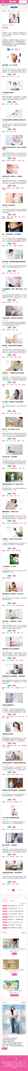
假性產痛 (12, 856)
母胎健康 (16, 801)
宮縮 (21, 856)
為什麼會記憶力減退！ (8, 92)
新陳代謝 (21, 660)
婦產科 (3, 218)
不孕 (11, 440)
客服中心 (15, 1061)
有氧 (15, 495)
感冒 (15, 131)
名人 (15, 76)
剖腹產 (15, 357)
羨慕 (11, 76)
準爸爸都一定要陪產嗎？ (9, 205)
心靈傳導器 (17, 687)
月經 (23, 468)
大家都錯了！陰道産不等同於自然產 (12, 539)
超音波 (17, 884)
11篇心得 (14, 974)
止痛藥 (7, 718)
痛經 (20, 468)
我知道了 (14, 7)
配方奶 (11, 413)
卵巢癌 (8, 160)
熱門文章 (12, 901)
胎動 (22, 188)
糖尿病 (12, 774)
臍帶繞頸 (9, 578)
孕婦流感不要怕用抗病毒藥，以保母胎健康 (13, 790)
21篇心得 (14, 953)
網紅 (18, 76)
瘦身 (8, 245)
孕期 (16, 716)
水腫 (19, 384)
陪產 (12, 217)
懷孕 (8, 273)
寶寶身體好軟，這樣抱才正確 (10, 511)
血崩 (11, 632)
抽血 (19, 745)
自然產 (19, 357)
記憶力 (11, 104)
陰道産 (8, 550)
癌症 (18, 273)
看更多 (22, 903)
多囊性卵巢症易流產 (7, 734)
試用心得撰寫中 (14, 995)
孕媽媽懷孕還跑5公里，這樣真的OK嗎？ (13, 484)
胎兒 (15, 273)
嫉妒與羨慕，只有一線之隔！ (10, 65)
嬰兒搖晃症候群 (14, 523)
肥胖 (19, 413)
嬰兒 (16, 413)
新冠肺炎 (9, 188)
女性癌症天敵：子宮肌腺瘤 (9, 456)
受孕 (23, 440)
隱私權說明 (6, 5)
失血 (22, 632)
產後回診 (9, 329)
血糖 (21, 774)
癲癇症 (11, 716)
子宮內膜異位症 (13, 468)
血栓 (8, 384)
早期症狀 (13, 160)
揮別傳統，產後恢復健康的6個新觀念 (12, 345)
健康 (21, 829)
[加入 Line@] (16, 1059)
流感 (8, 131)
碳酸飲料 (12, 660)
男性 (15, 440)
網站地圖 (3, 1061)
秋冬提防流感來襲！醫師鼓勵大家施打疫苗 (13, 120)
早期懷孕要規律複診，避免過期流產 (12, 872)
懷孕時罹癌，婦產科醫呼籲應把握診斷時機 (13, 261)
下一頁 (20, 890)
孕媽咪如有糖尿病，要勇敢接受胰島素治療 (13, 762)
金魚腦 (16, 104)
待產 (8, 856)
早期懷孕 (9, 884)
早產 (13, 329)
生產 (11, 273)
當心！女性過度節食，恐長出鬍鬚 (11, 234)
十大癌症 (19, 160)
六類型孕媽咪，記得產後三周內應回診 (12, 318)
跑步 (18, 495)
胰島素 (17, 774)
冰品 (8, 660)
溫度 (17, 660)
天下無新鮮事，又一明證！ (9, 566)
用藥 (19, 716)
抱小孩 (8, 523)
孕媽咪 (8, 687)
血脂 (5, 747)
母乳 (8, 413)
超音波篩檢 (24, 745)
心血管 (11, 384)
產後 (8, 357)
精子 (8, 440)
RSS (25, 1061)
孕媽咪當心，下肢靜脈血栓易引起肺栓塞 (13, 373)
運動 (11, 495)
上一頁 (9, 890)
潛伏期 (17, 856)
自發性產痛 (18, 550)
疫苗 (11, 131)
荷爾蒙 (15, 245)
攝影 (16, 217)
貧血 (15, 632)
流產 (15, 745)
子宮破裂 (9, 302)
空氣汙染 (13, 829)
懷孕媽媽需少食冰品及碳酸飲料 (10, 648)
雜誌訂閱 (4, 1048)
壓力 (11, 245)
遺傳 (23, 716)
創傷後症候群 (10, 218)
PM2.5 (8, 829)
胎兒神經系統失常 (20, 605)
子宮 (8, 468)
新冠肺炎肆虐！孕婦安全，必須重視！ (12, 176)
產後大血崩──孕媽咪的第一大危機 (11, 621)
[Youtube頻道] (7, 1059)
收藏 (14, 74)
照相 (19, 217)
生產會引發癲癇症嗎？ (8, 705)
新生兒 (23, 217)
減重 (8, 747)
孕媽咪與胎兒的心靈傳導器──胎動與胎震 (13, 676)
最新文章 (5, 901)
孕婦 (17, 329)
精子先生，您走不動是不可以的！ (11, 429)
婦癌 (23, 160)
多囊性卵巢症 (10, 745)
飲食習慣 (20, 245)
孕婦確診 (18, 188)
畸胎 (14, 605)
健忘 (8, 104)
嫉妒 (8, 76)
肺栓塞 (23, 384)
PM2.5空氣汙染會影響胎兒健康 (10, 817)
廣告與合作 (20, 1061)
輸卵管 (18, 440)
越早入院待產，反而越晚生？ (10, 845)
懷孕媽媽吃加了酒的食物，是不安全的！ (13, 594)
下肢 (16, 384)
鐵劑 (18, 632)
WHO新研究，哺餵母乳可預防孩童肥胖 (12, 402)
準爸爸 (8, 217)
